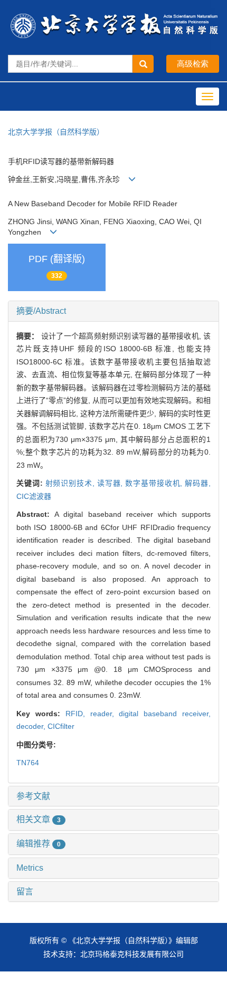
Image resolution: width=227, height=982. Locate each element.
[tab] (113, 311)
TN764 (27, 762)
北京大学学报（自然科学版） (56, 132)
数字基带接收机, (155, 483)
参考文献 (33, 796)
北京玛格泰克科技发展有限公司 (132, 954)
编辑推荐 (38, 843)
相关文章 (38, 819)
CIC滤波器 (33, 496)
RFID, (77, 713)
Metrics (29, 867)
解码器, (198, 483)
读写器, (111, 483)
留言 (24, 891)
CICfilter (61, 726)
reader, (104, 713)
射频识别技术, (71, 483)
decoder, (32, 726)
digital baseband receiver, (165, 713)
